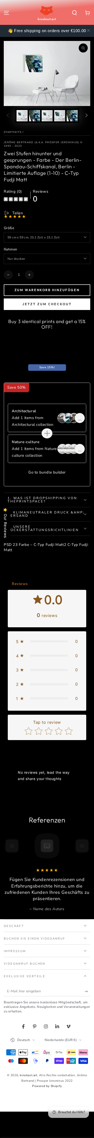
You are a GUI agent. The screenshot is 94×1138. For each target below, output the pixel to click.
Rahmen (10, 249)
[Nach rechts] (86, 115)
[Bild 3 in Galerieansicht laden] (47, 115)
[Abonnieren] (87, 991)
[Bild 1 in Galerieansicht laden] (22, 115)
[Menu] (6, 13)
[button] (74, 13)
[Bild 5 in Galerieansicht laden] (72, 115)
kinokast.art (28, 1075)
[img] (16, 199)
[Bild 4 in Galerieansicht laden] (59, 115)
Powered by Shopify (47, 1086)
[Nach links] (7, 115)
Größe (9, 228)
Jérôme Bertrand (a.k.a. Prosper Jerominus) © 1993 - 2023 (43, 144)
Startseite (13, 132)
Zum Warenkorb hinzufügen (47, 290)
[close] (88, 30)
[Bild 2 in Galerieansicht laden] (34, 115)
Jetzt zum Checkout (47, 304)
